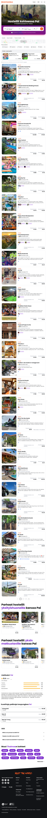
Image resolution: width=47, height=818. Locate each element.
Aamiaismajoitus (19, 785)
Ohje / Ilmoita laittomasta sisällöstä (20, 795)
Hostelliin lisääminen (40, 792)
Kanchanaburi (12, 754)
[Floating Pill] (18, 599)
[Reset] (19, 28)
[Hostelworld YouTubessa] (3, 783)
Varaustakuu (28, 785)
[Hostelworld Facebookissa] (3, 780)
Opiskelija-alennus (29, 794)
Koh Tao (30, 754)
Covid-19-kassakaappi (25, 558)
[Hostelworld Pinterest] (5, 783)
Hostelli (19, 65)
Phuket (37, 750)
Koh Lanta (40, 757)
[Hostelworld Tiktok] (8, 783)
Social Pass (28, 779)
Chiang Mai (28, 750)
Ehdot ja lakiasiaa (13, 809)
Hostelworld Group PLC (40, 780)
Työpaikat (38, 785)
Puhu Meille (18, 791)
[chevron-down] (11, 679)
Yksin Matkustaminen (30, 791)
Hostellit (17, 779)
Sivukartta (38, 809)
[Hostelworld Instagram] (8, 780)
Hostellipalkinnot (29, 788)
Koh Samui (5, 757)
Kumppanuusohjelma (40, 795)
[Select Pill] (42, 2)
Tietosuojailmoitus (5, 809)
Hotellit (17, 782)
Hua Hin (12, 750)
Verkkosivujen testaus (31, 809)
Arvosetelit (24, 809)
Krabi (4, 754)
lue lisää (25, 62)
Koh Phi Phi (31, 757)
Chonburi (20, 750)
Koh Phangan (14, 757)
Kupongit (19, 809)
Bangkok (5, 750)
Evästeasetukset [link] (5, 812)
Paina (37, 782)
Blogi (27, 782)
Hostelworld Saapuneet (38, 799)
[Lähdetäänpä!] (41, 28)
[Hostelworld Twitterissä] (5, 780)
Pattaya (23, 757)
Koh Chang (21, 754)
